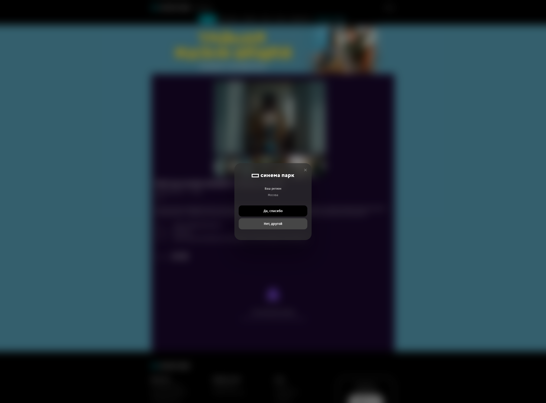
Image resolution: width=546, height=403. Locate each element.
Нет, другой (273, 224)
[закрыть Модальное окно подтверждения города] (305, 170)
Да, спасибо (273, 211)
